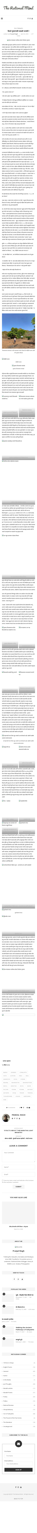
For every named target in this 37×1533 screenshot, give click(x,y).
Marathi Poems (19, 1392)
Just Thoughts (19, 1384)
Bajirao (5, 1072)
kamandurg (6, 1079)
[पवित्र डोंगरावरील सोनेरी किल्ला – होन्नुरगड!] (18, 1213)
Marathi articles (19, 1388)
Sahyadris (6, 1093)
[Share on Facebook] (23, 1108)
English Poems (19, 1367)
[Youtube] (32, 18)
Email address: (8, 1461)
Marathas (14, 1086)
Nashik (29, 1086)
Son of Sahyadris (19, 1414)
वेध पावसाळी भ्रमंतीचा (7, 1319)
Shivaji (14, 1093)
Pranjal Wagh (14, 34)
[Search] (35, 18)
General (19, 1371)
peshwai (21, 1089)
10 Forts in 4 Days (19, 1363)
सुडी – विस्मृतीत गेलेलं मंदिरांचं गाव (24, 1295)
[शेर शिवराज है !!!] (8, 1310)
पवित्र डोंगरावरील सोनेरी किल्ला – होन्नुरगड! (18, 1226)
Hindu (20, 1076)
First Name (7, 1451)
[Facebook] (15, 1487)
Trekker (21, 1093)
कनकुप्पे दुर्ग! (19, 1340)
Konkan (23, 1079)
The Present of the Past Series (19, 1418)
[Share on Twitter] (25, 1108)
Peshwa (14, 1089)
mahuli (5, 1086)
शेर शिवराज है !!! (20, 1307)
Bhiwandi (13, 1072)
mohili (22, 1086)
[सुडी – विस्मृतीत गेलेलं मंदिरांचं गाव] (8, 1298)
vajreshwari (26, 1096)
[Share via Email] (29, 1108)
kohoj (15, 1079)
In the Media (19, 1380)
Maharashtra (15, 1082)
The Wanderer (19, 1422)
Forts (5, 1076)
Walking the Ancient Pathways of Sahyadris (25, 1329)
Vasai (4, 1099)
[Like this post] (21, 1108)
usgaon (17, 1096)
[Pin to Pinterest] (27, 1108)
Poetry (19, 1397)
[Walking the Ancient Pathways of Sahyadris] (8, 1330)
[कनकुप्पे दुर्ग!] (8, 1343)
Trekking (30, 1093)
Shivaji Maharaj (19, 1409)
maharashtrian (27, 1082)
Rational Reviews (19, 1405)
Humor (19, 1375)
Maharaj (5, 1082)
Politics (19, 1401)
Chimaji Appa (23, 1072)
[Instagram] (30, 18)
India (27, 1076)
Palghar (5, 1089)
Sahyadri (30, 1089)
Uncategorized (19, 1426)
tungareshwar (7, 1096)
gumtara (12, 1076)
